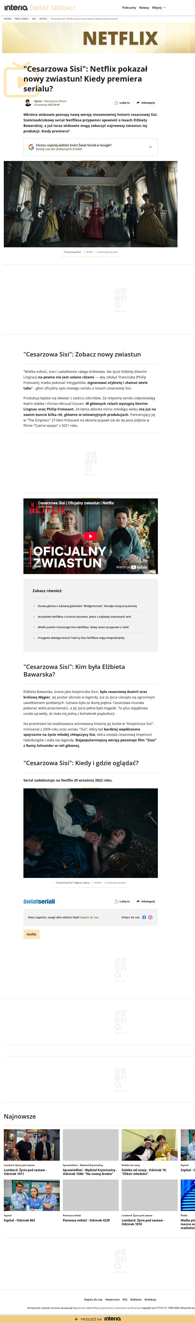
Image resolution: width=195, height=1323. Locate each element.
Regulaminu (79, 1307)
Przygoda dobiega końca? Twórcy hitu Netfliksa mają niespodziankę (81, 638)
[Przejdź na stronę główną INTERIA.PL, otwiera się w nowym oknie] (16, 8)
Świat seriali (21, 18)
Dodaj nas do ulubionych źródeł (74, 149)
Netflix (43, 18)
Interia (7, 18)
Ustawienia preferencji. (127, 1307)
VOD (34, 18)
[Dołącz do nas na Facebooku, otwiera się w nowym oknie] (144, 917)
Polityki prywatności (103, 1307)
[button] (159, 7)
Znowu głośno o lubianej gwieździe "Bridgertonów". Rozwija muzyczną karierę (87, 606)
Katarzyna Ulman (55, 101)
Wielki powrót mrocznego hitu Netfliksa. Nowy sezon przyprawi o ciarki (83, 627)
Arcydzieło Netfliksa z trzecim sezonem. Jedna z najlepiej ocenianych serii (84, 616)
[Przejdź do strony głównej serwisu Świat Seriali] (52, 8)
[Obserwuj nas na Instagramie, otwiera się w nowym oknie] (150, 917)
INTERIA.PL (161, 1307)
